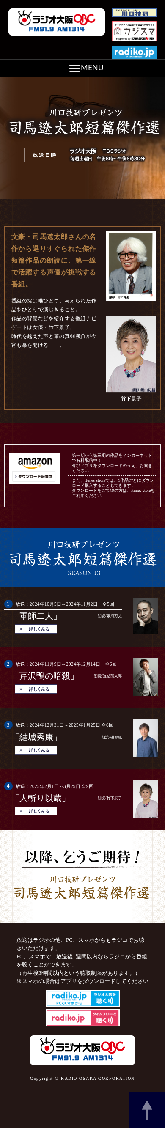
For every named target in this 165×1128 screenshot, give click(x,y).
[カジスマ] (134, 42)
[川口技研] (134, 18)
